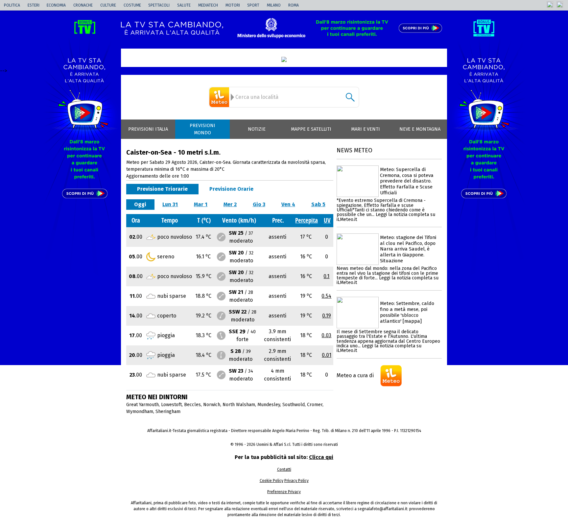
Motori (232, 5)
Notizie (257, 129)
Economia (56, 5)
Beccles (192, 404)
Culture (108, 5)
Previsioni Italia (148, 129)
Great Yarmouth (142, 404)
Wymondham (139, 411)
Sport (253, 5)
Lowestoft (171, 404)
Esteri (33, 5)
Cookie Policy (271, 480)
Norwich (211, 404)
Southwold (293, 404)
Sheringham (167, 411)
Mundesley (268, 404)
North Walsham (239, 404)
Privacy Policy (296, 480)
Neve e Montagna (419, 129)
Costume (132, 5)
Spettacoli (159, 5)
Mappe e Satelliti (311, 129)
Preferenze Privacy (284, 492)
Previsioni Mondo (202, 129)
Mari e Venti (365, 129)
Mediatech (208, 5)
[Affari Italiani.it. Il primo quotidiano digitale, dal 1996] (284, 59)
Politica (12, 5)
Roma (293, 5)
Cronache (83, 5)
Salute (184, 5)
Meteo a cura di (355, 375)
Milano (274, 5)
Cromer (314, 404)
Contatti (284, 469)
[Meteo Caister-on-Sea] (220, 97)
